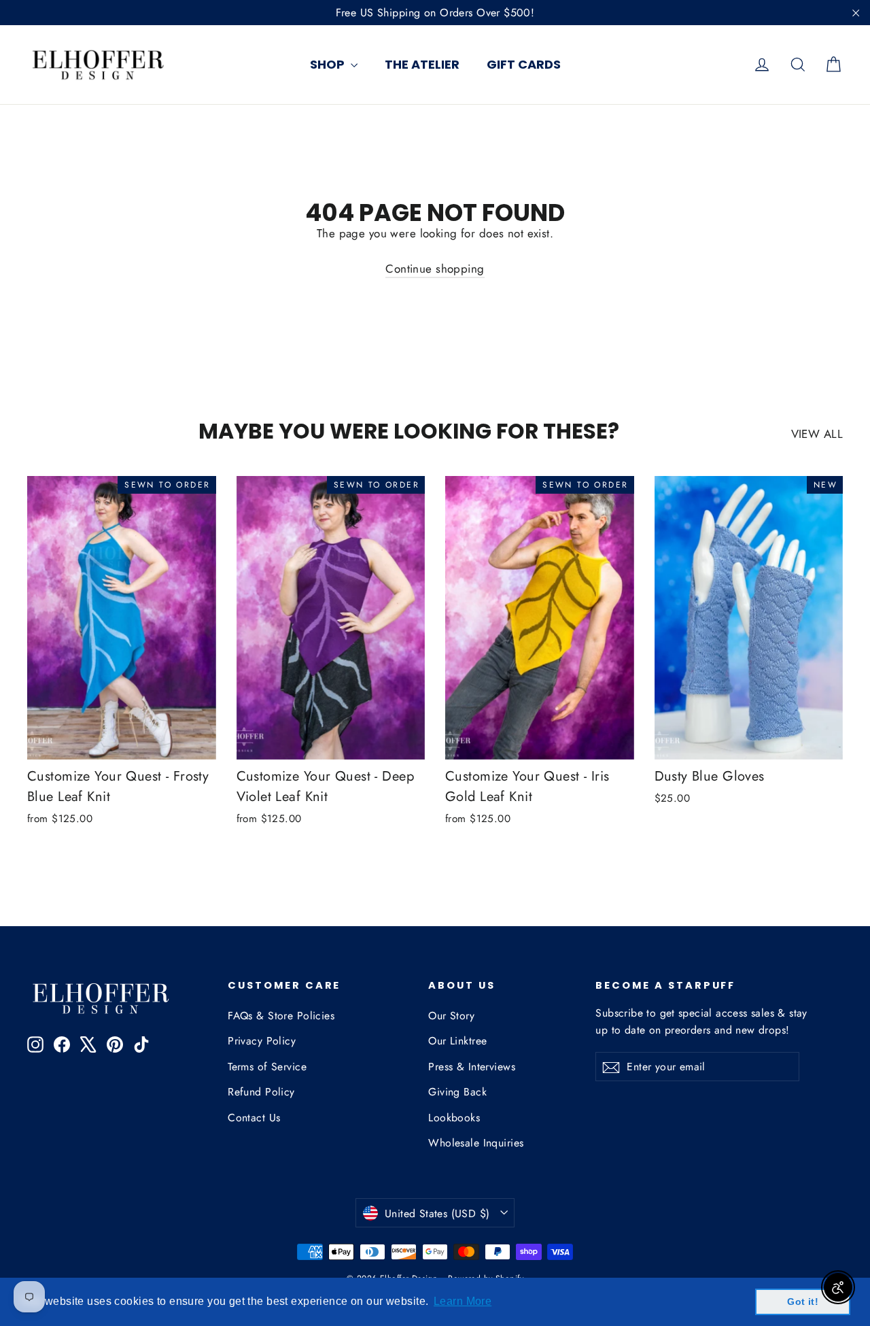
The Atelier (422, 64)
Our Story (451, 1015)
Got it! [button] (802, 1301)
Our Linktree (457, 1041)
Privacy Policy (262, 1041)
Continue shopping (434, 268)
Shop (328, 64)
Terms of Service (267, 1066)
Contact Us (254, 1117)
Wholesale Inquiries (475, 1143)
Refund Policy (261, 1092)
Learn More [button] (462, 1301)
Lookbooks (454, 1117)
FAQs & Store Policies (281, 1015)
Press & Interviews (471, 1066)
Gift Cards (524, 64)
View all (817, 434)
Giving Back (457, 1092)
